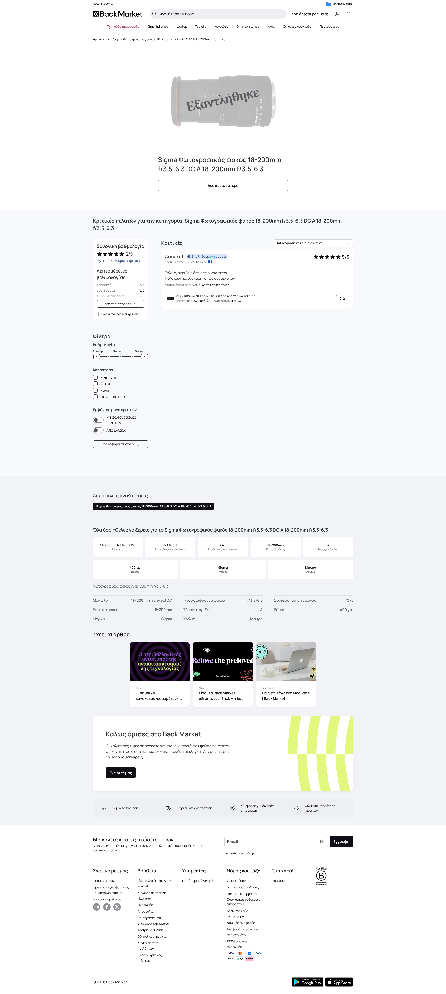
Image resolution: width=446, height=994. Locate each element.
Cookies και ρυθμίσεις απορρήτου (243, 901)
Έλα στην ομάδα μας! (109, 899)
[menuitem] (158, 26)
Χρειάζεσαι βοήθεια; (309, 13)
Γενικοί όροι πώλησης (243, 887)
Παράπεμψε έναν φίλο (198, 880)
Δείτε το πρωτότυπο (215, 285)
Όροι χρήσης (236, 880)
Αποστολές (146, 911)
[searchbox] (222, 14)
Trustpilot (278, 880)
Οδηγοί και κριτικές (152, 936)
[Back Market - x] (117, 907)
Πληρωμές (145, 905)
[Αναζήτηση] (154, 14)
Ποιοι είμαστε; (104, 880)
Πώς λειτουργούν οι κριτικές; (120, 314)
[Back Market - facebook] (107, 907)
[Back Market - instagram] (96, 907)
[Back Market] (117, 14)
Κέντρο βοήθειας (150, 930)
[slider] (96, 357)
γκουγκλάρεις (130, 757)
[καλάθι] (348, 14)
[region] (223, 675)
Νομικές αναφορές (241, 922)
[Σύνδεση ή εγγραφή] (337, 14)
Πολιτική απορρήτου (242, 893)
